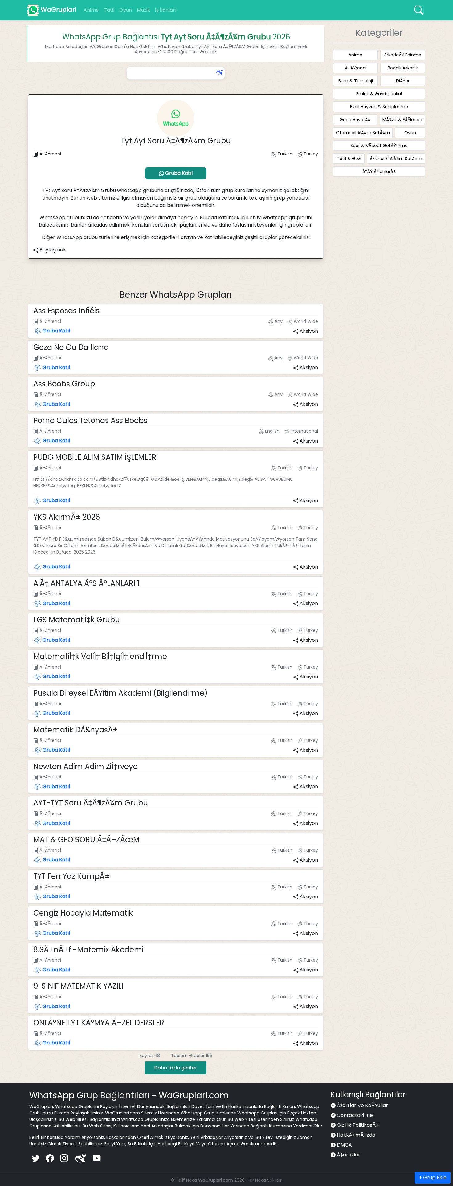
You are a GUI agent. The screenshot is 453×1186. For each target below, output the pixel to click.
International (303, 431)
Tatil (109, 10)
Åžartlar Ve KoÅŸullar (362, 1105)
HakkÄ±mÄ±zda (356, 1135)
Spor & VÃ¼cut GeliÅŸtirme (379, 145)
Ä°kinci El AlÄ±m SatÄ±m (396, 158)
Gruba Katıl (178, 173)
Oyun (125, 10)
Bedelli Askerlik (403, 68)
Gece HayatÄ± (355, 120)
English (272, 431)
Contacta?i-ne (355, 1115)
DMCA (344, 1144)
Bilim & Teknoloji (355, 81)
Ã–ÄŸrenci (49, 154)
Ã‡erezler (348, 1154)
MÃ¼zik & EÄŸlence (402, 120)
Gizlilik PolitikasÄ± (358, 1125)
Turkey (310, 154)
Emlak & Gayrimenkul (379, 94)
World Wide (305, 321)
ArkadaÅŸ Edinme (402, 55)
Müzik (143, 10)
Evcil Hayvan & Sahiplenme (379, 107)
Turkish (284, 154)
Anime (91, 10)
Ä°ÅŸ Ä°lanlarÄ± (379, 171)
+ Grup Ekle (433, 1177)
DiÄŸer (403, 81)
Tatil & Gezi (349, 158)
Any (278, 321)
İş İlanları (165, 10)
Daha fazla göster (175, 1067)
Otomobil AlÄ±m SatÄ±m (363, 133)
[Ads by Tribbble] (219, 72)
